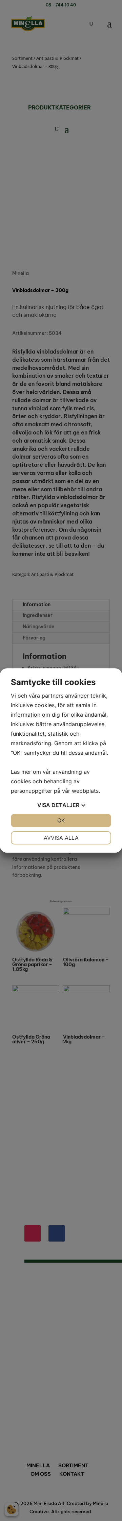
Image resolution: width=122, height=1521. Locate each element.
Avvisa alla (61, 837)
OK (61, 820)
